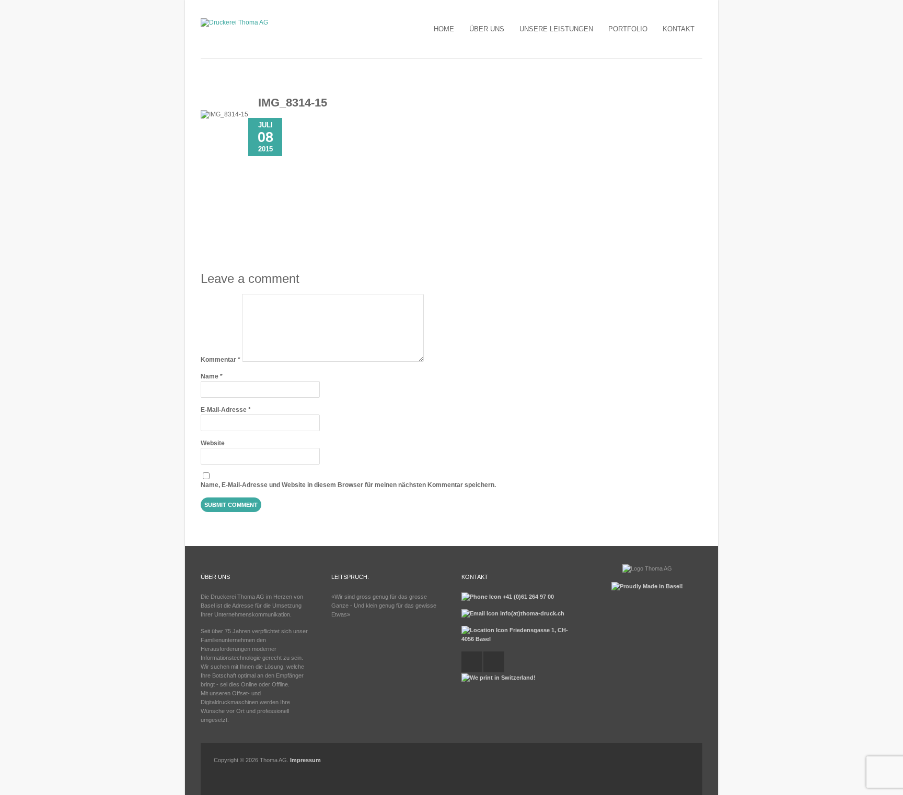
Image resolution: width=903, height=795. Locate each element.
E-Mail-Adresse (226, 409)
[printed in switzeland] (498, 677)
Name (212, 376)
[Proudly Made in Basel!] (647, 586)
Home (444, 29)
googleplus (493, 661)
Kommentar (220, 359)
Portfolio (627, 29)
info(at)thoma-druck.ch (531, 613)
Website (213, 443)
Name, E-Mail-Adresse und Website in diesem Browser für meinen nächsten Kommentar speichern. (348, 485)
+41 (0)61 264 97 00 (527, 597)
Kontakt (678, 29)
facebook (471, 661)
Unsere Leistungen (556, 29)
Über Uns (486, 29)
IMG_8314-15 (292, 102)
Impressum (305, 760)
